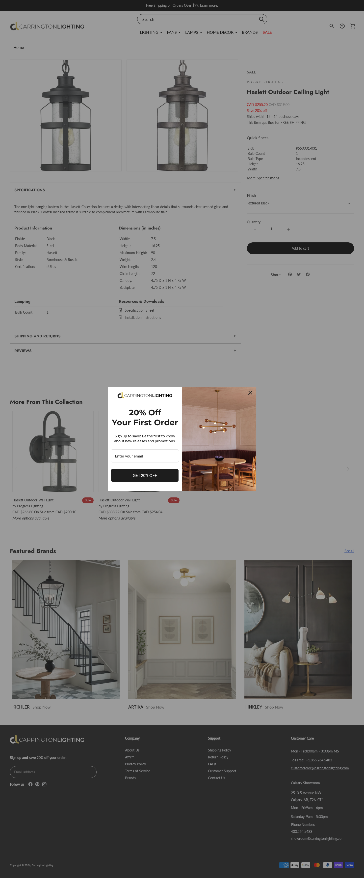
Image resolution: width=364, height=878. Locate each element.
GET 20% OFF (145, 475)
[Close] (250, 393)
